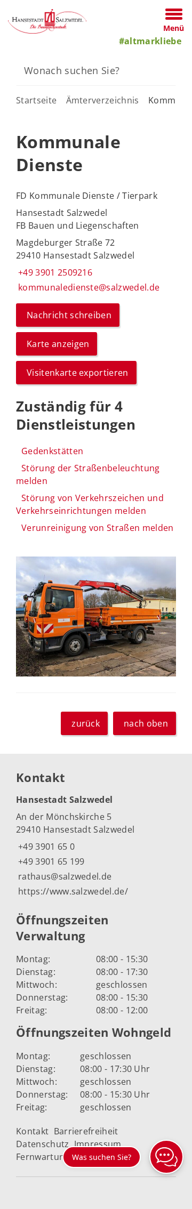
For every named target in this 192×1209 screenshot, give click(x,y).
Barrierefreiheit (86, 1131)
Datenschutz (42, 1144)
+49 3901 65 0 (45, 846)
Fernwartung (43, 1157)
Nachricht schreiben (69, 315)
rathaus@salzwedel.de (63, 876)
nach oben (146, 723)
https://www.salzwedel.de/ (72, 891)
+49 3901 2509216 (54, 272)
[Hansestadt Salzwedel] (96, 845)
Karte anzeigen (58, 344)
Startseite (36, 100)
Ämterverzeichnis (102, 100)
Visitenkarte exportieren (78, 372)
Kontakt (32, 1131)
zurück (85, 723)
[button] (96, 616)
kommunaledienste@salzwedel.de (87, 287)
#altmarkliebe (150, 41)
